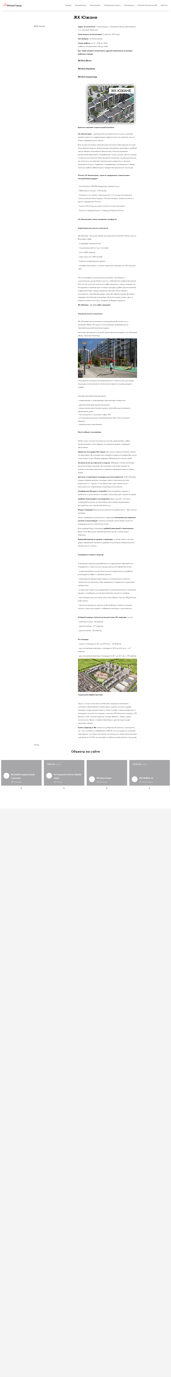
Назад (36, 745)
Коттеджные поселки (112, 5)
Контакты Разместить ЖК (147, 5)
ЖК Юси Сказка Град (87, 77)
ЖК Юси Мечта (84, 61)
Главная (68, 5)
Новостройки (95, 5)
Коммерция (129, 5)
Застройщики (80, 5)
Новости (164, 5)
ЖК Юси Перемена (86, 69)
